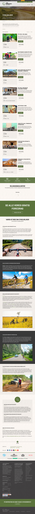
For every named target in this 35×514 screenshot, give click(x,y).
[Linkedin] (9, 450)
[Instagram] (11, 450)
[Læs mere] (10, 38)
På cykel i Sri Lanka (22, 34)
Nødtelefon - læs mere (14, 447)
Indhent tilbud (7, 181)
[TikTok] (13, 450)
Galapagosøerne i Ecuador (29, 477)
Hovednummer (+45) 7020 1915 (16, 446)
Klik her (7, 480)
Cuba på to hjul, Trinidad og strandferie (25, 124)
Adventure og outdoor (6, 58)
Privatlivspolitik (23, 511)
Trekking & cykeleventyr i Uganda (24, 160)
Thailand (13, 304)
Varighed (4, 43)
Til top (17, 443)
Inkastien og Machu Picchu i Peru (29, 476)
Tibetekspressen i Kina (28, 468)
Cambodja (4, 302)
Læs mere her (22, 0)
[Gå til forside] (7, 3)
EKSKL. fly (20, 153)
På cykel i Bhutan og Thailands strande (23, 88)
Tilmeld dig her (17, 212)
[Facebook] (7, 450)
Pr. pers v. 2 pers (21, 43)
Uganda (8, 368)
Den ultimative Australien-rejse (29, 479)
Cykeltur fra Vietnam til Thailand (24, 142)
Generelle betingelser (5, 511)
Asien (3, 296)
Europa (4, 265)
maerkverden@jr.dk (8, 477)
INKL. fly (20, 46)
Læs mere (20, 41)
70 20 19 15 (27, 181)
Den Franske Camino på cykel (25, 52)
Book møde (17, 181)
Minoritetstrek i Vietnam (29, 469)
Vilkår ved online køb (11, 511)
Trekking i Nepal (27, 471)
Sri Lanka (22, 297)
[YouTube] (17, 450)
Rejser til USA (27, 474)
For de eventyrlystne (13, 58)
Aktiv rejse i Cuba (22, 105)
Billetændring (17, 511)
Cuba (8, 337)
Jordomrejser (27, 465)
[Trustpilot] (15, 450)
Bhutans (13, 307)
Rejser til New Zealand (28, 480)
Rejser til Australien (28, 470)
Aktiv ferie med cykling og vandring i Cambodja (24, 70)
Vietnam (9, 304)
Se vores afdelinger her (5, 486)
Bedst (4, 46)
